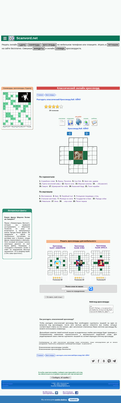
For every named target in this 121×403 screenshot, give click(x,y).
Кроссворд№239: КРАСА (101, 247)
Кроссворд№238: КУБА (79, 247)
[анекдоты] (39, 48)
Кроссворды (50, 95)
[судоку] (22, 45)
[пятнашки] (113, 45)
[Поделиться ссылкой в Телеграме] (114, 361)
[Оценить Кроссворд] (58, 278)
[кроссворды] (49, 45)
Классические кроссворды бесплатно (55, 349)
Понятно (73, 400)
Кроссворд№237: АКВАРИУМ (57, 247)
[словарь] (60, 48)
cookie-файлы (61, 400)
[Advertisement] (60, 17)
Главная (40, 95)
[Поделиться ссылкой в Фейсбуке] (98, 361)
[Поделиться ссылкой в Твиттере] (93, 361)
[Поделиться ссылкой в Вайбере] (109, 361)
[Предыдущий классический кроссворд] (69, 135)
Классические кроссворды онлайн (53, 347)
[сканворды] (34, 45)
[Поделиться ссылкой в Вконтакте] (104, 361)
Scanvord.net (27, 38)
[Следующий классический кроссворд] (87, 135)
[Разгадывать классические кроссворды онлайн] (11, 40)
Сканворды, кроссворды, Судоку (17, 88)
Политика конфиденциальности (60, 386)
